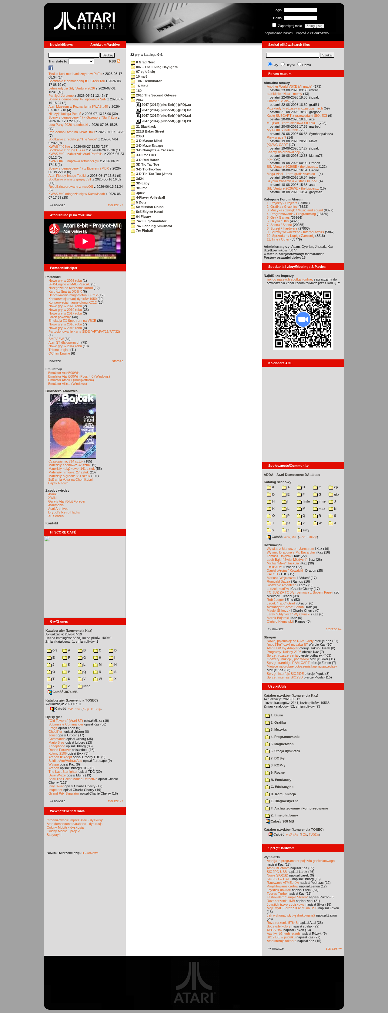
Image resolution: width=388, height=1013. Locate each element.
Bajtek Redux (58, 483)
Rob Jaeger (275, 599)
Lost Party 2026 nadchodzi (68, 124)
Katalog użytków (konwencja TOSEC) (294, 829)
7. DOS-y (277, 758)
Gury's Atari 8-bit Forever (66, 501)
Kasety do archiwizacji (283, 152)
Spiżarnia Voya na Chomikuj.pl (70, 479)
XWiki (52, 498)
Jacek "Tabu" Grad (281, 603)
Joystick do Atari (279, 890)
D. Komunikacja (283, 794)
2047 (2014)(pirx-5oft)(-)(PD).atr (166, 104)
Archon (53, 768)
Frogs (52, 728)
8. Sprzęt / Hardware (282, 228)
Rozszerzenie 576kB (282, 922)
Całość (60, 708)
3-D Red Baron (147, 160)
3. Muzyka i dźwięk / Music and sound (295, 210)
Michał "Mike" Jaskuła (283, 563)
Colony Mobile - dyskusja (65, 827)
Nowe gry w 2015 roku (65, 328)
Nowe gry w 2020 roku (65, 306)
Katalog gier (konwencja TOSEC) (71, 700)
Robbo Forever (59, 750)
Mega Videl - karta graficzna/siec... (292, 174)
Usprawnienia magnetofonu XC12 (73, 295)
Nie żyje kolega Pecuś (64, 114)
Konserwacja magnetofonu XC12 (72, 302)
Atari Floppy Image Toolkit (67, 175)
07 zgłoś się (145, 71)
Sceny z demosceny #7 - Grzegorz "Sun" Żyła (82, 117)
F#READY (274, 567)
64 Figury (143, 216)
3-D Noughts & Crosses (154, 150)
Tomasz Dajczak (279, 556)
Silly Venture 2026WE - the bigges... (293, 188)
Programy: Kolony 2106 (284, 652)
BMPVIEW (56, 339)
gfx (336, 494)
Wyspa (53, 764)
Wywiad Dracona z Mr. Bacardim (291, 552)
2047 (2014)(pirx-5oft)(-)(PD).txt (166, 121)
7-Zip (85, 708)
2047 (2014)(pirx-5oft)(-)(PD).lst (166, 110)
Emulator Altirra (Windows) (67, 383)
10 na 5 (141, 76)
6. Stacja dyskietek (285, 751)
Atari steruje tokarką (281, 941)
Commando (56, 739)
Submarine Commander (65, 724)
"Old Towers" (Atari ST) (65, 720)
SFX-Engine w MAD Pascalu (69, 284)
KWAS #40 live (59, 146)
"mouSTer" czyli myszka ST (287, 644)
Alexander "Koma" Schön (285, 607)
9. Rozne (277, 772)
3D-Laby (142, 183)
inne (86, 686)
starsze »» (115, 205)
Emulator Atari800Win (63, 373)
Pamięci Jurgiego (61, 95)
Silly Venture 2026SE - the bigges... (292, 166)
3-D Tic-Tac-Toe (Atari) (153, 174)
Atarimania (56, 505)
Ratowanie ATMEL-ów (283, 882)
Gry (275, 65)
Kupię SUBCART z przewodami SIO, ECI (297, 115)
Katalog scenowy (277, 482)
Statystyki (54, 834)
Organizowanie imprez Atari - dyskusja (75, 820)
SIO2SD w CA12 (279, 879)
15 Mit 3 (141, 86)
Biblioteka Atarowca (61, 391)
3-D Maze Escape (149, 145)
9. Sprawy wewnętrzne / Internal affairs (295, 232)
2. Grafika (278, 722)
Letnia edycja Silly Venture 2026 (71, 88)
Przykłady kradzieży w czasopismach (295, 108)
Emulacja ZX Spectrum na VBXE (72, 320)
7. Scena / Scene (279, 225)
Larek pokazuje (59, 317)
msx (321, 508)
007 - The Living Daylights (156, 67)
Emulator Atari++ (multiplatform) (71, 380)
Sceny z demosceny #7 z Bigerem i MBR (78, 168)
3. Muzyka (278, 729)
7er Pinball (144, 230)
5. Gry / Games (278, 217)
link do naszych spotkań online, (290, 279)
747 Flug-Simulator (150, 221)
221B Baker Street (149, 131)
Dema (306, 65)
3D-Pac (141, 188)
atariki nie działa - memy (284, 94)
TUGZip (96, 708)
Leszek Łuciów (278, 589)
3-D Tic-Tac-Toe (148, 169)
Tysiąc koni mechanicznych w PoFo (75, 74)
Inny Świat (56, 786)
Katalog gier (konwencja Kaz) (68, 630)
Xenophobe (56, 746)
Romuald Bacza (278, 581)
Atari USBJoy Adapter (283, 648)
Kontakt (51, 523)
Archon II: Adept (60, 757)
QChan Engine (59, 353)
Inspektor (55, 790)
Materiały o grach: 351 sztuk (69, 476)
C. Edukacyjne (281, 787)
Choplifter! (55, 731)
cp (335, 487)
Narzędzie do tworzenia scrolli (70, 288)
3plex (140, 193)
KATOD (272, 574)
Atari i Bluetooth (278, 868)
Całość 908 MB (282, 821)
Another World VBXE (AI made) (290, 86)
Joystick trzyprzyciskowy (286, 904)
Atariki (52, 494)
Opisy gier (53, 717)
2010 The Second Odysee (155, 95)
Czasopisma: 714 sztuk (65, 461)
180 (138, 91)
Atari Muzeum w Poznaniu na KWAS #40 (78, 106)
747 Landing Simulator (153, 226)
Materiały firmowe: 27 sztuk (68, 472)
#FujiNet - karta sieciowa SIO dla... (292, 123)
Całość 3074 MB (65, 692)
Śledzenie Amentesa (281, 585)
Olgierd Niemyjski (280, 621)
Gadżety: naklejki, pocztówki (288, 659)
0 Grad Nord (145, 62)
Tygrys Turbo (277, 893)
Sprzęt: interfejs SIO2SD (285, 677)
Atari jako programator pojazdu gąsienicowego (301, 861)
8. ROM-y (277, 765)
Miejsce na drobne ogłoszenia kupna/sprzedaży (302, 666)
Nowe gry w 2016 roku (65, 324)
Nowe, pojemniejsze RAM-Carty (290, 641)
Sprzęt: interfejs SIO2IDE (285, 673)
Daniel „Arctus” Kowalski (285, 570)
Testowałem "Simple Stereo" (287, 897)
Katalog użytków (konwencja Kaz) (291, 695)
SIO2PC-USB (277, 871)
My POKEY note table (283, 130)
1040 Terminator (148, 81)
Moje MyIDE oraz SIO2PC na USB (292, 908)
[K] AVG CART (277, 144)
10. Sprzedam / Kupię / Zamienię (290, 235)
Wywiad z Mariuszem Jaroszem (290, 548)
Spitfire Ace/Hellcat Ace (65, 760)
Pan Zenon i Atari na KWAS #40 (71, 132)
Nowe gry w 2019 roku (65, 309)
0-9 (54, 650)
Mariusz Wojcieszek (281, 578)
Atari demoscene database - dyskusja (74, 824)
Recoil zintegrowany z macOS (70, 186)
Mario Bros (56, 742)
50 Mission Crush (149, 207)
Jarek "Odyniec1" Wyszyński (288, 614)
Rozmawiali (273, 545)
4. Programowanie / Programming (291, 214)
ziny (305, 530)
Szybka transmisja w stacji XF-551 (292, 181)
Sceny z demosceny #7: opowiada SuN (77, 99)
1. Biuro (276, 715)
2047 (139, 100)
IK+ (269, 159)
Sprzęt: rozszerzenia (282, 655)
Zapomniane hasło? (278, 33)
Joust (52, 735)
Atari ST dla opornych (64, 342)
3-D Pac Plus (145, 155)
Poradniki (53, 277)
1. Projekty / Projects (282, 203)
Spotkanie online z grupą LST (70, 179)
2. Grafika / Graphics (282, 206)
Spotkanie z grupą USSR (66, 150)
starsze (117, 361)
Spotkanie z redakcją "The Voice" (72, 139)
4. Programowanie (284, 737)
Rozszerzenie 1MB (281, 901)
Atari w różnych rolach (283, 933)
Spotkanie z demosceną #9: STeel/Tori (76, 81)
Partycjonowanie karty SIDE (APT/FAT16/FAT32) (84, 331)
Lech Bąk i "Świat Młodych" (287, 559)
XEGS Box (275, 930)
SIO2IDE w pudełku (281, 937)
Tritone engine (58, 350)
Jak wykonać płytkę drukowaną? (291, 915)
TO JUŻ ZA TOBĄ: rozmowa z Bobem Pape (299, 592)
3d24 (139, 178)
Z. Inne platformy (284, 815)
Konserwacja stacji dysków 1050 (72, 299)
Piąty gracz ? (276, 137)
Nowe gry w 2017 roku (65, 313)
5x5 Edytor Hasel (149, 212)
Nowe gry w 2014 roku (65, 346)
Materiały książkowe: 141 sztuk (71, 468)
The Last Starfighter (63, 771)
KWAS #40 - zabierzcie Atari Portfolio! (75, 154)
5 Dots (140, 202)
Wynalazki (272, 857)
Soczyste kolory (279, 926)
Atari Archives (58, 508)
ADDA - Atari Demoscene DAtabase (292, 474)
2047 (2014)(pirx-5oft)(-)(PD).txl (166, 115)
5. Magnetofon (282, 744)
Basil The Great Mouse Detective (72, 779)
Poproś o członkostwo (312, 33)
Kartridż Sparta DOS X (65, 291)
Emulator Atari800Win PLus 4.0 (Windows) (79, 376)
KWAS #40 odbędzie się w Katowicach (76, 194)
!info (306, 501)
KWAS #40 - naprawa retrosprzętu (73, 161)
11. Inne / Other (278, 239)
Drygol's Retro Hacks (64, 512)
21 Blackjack (145, 126)
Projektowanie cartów (282, 886)
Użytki (290, 65)
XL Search (56, 516)
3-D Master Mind (148, 141)
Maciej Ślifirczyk (278, 610)
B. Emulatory (280, 780)
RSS (113, 61)
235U (139, 136)
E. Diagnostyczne (284, 801)
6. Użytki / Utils (278, 221)
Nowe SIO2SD (277, 875)
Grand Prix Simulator (63, 793)
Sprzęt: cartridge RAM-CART (288, 663)
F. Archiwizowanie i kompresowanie (299, 808)
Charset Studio (278, 101)
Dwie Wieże (57, 775)
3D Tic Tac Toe (147, 164)
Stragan (270, 637)
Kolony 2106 (57, 753)
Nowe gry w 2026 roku (65, 280)
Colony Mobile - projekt (63, 831)
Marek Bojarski (278, 618)
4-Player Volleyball (150, 197)
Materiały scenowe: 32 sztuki (69, 465)
